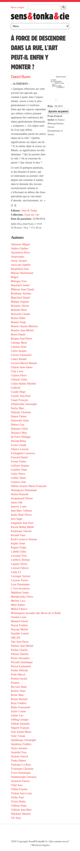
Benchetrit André (20, 285)
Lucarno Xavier (19, 580)
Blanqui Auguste (20, 301)
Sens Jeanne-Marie (21, 731)
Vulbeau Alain (18, 805)
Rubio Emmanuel (20, 707)
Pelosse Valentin (20, 654)
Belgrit (14, 277)
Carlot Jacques (19, 350)
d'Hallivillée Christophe (24, 404)
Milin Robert (18, 604)
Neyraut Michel (19, 629)
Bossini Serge (18, 322)
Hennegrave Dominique (24, 490)
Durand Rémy (18, 441)
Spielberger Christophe (23, 740)
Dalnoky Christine (21, 412)
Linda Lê (16, 572)
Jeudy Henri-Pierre (21, 514)
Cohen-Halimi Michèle (23, 383)
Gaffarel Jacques (20, 465)
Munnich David (19, 621)
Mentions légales (41, 845)
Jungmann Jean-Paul (22, 522)
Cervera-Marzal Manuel (24, 363)
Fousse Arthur (18, 461)
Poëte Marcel (18, 674)
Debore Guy (17, 424)
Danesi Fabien (18, 416)
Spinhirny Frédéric (21, 744)
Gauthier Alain (19, 469)
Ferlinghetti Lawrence (23, 453)
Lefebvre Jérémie (20, 559)
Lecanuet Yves (19, 555)
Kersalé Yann (18, 535)
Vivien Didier (18, 801)
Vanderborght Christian (23, 776)
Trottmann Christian (22, 768)
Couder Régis (18, 391)
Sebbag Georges (20, 719)
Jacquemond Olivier (22, 498)
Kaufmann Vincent (21, 531)
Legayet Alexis (19, 563)
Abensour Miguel (20, 244)
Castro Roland (18, 359)
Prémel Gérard (19, 678)
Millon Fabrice (19, 609)
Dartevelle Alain (20, 420)
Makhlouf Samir (20, 592)
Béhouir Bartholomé (22, 273)
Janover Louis (18, 506)
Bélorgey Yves (19, 281)
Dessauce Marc (19, 432)
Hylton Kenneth (19, 494)
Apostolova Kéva (20, 252)
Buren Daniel (18, 334)
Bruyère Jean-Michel (22, 330)
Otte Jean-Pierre (20, 641)
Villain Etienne (19, 789)
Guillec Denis (18, 477)
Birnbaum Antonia (21, 293)
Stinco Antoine (19, 748)
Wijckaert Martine (21, 813)
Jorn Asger (17, 518)
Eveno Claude (18, 445)
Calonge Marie (19, 342)
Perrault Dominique (22, 662)
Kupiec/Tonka (18, 547)
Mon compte (17, 7)
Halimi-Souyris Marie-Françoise (28, 486)
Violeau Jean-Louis (21, 793)
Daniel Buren (20, 76)
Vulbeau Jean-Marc (21, 809)
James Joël (16, 502)
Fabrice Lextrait (20, 449)
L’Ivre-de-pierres (20, 588)
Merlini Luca (18, 600)
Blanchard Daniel (20, 297)
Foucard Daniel (19, 457)
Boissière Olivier (20, 305)
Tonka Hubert (18, 760)
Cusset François (19, 400)
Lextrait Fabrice (20, 568)
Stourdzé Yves (18, 752)
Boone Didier (18, 318)
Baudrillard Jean (20, 268)
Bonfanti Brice (19, 309)
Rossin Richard (19, 699)
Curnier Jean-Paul (20, 395)
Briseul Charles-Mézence (24, 326)
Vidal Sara (16, 785)
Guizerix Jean (18, 482)
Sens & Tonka (29, 210)
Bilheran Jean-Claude (22, 289)
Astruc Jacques (19, 260)
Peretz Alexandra (20, 658)
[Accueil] (40, 17)
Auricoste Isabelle (20, 264)
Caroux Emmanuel (21, 355)
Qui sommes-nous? (59, 841)
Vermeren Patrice (20, 781)
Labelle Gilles (18, 551)
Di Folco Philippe (20, 436)
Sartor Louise (18, 711)
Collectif (15, 387)
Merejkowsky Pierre (22, 596)
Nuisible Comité (20, 633)
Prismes (15, 682)
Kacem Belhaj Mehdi (22, 527)
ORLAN (15, 637)
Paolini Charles (19, 649)
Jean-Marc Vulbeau (21, 510)
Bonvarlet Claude (20, 314)
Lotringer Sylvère (20, 576)
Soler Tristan (18, 736)
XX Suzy (16, 817)
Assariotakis (17, 256)
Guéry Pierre (18, 473)
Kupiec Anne (18, 543)
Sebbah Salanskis (20, 723)
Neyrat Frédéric (19, 625)
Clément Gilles (19, 379)
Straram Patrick (19, 756)
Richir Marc (17, 695)
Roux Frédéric (19, 703)
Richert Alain (18, 690)
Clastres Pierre (19, 375)
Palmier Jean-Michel (22, 645)
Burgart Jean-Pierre (21, 338)
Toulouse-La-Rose (21, 764)
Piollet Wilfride (19, 670)
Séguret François (20, 727)
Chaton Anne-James (21, 367)
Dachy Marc (17, 408)
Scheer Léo (17, 715)
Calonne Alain (18, 346)
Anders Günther (19, 248)
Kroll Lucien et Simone (24, 539)
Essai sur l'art (31, 214)
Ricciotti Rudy (19, 686)
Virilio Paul (17, 797)
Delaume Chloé (19, 428)
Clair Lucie (17, 371)
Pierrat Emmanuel (21, 666)
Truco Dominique (20, 772)
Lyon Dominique (20, 584)
